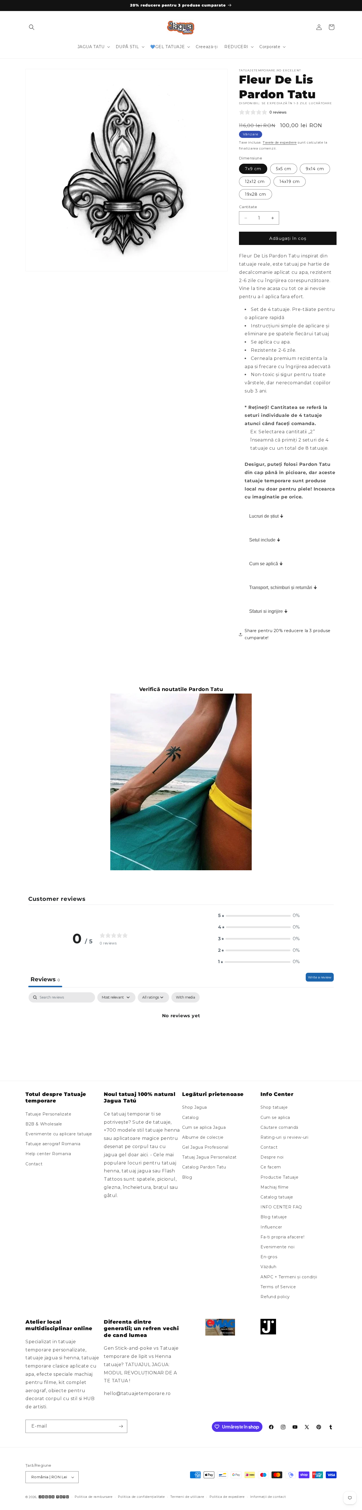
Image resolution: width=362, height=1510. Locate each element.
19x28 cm (255, 194)
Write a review (319, 977)
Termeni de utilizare (187, 1497)
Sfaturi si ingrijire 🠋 (268, 611)
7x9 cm (253, 168)
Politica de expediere (227, 1497)
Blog (187, 1177)
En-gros (268, 1256)
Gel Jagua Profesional (205, 1147)
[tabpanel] (181, 1035)
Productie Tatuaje (279, 1177)
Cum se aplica (275, 1117)
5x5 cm (283, 168)
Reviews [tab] (45, 979)
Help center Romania (48, 1154)
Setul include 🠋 (264, 540)
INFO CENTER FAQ (281, 1207)
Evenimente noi (277, 1246)
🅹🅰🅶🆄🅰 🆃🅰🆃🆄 (53, 1497)
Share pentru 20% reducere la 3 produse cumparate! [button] (288, 634)
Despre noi (272, 1157)
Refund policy (275, 1296)
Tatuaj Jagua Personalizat (209, 1157)
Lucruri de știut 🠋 (266, 516)
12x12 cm (255, 181)
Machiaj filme (274, 1187)
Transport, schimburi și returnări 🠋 (283, 587)
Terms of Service (278, 1286)
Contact (33, 1163)
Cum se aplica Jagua (204, 1127)
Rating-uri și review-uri (284, 1137)
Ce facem (270, 1167)
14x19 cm (289, 181)
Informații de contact (268, 1497)
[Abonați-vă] (121, 1426)
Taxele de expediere (280, 142)
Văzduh (268, 1266)
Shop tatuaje (274, 1107)
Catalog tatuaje (276, 1197)
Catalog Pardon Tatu (204, 1167)
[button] (31, 27)
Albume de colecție (203, 1137)
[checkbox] (185, 997)
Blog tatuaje (273, 1216)
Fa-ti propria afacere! (282, 1237)
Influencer (271, 1227)
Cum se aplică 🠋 (266, 563)
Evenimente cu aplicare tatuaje (58, 1133)
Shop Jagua (194, 1107)
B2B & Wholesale (43, 1124)
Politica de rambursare (93, 1497)
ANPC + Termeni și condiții (288, 1276)
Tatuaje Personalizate (48, 1114)
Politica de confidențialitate (141, 1497)
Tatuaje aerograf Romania (52, 1143)
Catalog (190, 1117)
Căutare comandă (279, 1127)
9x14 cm (315, 168)
